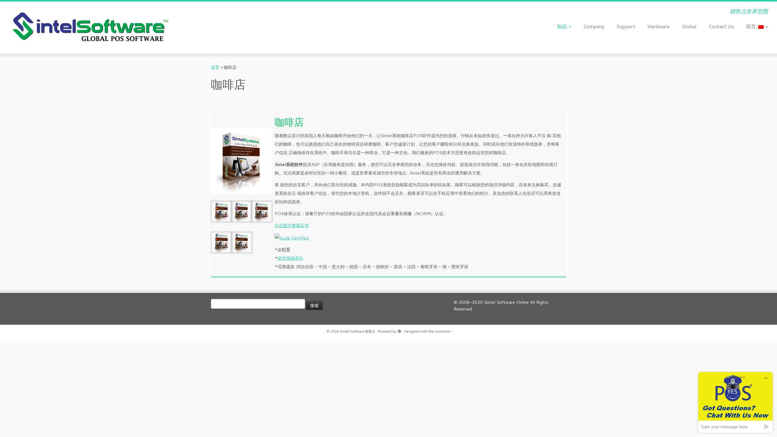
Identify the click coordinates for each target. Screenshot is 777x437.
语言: (752, 26)
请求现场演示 (290, 258)
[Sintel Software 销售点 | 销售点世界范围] (89, 27)
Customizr (442, 331)
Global (689, 26)
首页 (215, 67)
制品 (562, 26)
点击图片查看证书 (292, 225)
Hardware (658, 26)
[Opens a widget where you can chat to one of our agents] (735, 402)
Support (625, 26)
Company (593, 26)
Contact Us (721, 26)
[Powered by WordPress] (399, 330)
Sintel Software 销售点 (357, 331)
